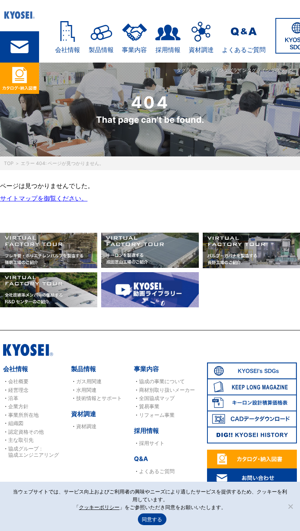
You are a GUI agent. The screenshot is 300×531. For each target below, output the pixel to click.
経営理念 (18, 390)
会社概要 (18, 381)
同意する (152, 519)
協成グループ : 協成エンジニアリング (33, 451)
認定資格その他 (26, 432)
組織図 (15, 423)
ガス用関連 (89, 381)
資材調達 (201, 50)
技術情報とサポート (99, 398)
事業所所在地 (23, 415)
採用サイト (151, 443)
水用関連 (86, 390)
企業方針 (18, 406)
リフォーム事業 (157, 415)
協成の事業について (162, 381)
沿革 (13, 398)
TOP (9, 163)
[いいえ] (290, 506)
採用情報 (167, 50)
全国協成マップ (157, 398)
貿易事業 (149, 406)
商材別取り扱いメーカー (167, 390)
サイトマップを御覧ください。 (44, 198)
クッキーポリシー (99, 507)
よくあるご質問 (244, 50)
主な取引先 (21, 440)
